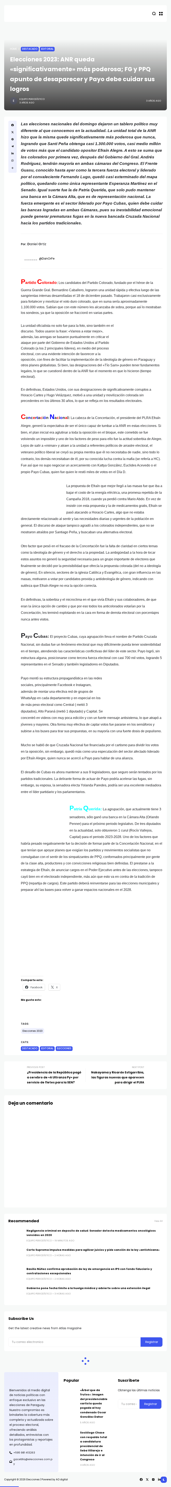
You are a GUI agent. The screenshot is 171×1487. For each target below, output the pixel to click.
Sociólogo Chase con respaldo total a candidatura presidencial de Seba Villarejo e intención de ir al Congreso (93, 1446)
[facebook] (12, 125)
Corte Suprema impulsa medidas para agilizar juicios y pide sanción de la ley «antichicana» (93, 1250)
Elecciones (64, 1048)
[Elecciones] (16, 13)
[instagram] (153, 1479)
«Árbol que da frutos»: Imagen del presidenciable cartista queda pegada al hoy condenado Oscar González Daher (93, 1403)
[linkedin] (12, 153)
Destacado (30, 49)
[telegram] (12, 146)
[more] (12, 168)
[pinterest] (12, 139)
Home (13, 49)
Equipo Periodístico (32, 99)
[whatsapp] (12, 160)
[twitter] (12, 132)
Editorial (47, 49)
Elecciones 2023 (33, 1031)
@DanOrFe (47, 258)
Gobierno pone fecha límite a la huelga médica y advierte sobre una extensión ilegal (88, 1288)
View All (158, 1221)
